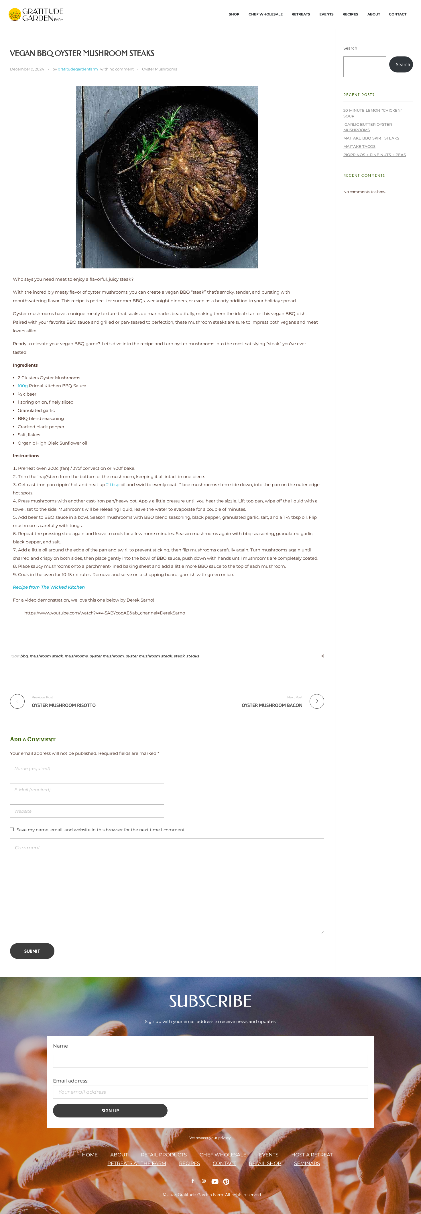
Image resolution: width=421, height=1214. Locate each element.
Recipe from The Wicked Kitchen (49, 587)
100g (23, 385)
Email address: (70, 1081)
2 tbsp (112, 484)
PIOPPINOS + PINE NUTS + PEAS (374, 154)
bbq (24, 656)
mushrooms (76, 656)
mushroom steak (46, 656)
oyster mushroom (107, 656)
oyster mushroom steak (149, 656)
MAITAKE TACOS (359, 146)
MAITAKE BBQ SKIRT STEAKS (371, 138)
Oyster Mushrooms (159, 69)
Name (60, 1046)
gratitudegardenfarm (78, 69)
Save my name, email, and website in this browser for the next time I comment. (101, 829)
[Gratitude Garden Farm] (77, 15)
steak (179, 656)
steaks (192, 656)
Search (350, 48)
